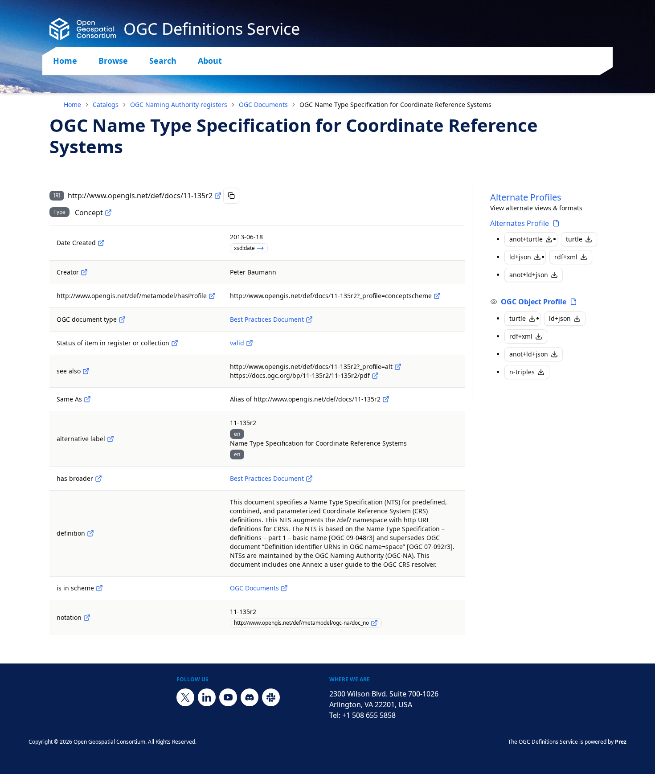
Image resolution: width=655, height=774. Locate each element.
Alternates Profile (519, 223)
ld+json (520, 257)
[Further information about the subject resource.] (86, 371)
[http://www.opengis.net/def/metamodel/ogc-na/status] (174, 343)
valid (237, 343)
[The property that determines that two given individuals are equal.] (87, 399)
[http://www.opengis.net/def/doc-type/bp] (309, 319)
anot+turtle (526, 239)
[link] (395, 104)
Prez (620, 741)
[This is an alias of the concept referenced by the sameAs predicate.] (385, 399)
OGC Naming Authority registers (178, 104)
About (210, 60)
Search (162, 60)
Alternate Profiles (525, 197)
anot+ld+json (528, 274)
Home (65, 60)
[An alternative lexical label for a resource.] (110, 438)
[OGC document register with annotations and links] (284, 588)
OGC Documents (263, 104)
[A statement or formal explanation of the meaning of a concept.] (90, 533)
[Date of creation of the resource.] (101, 242)
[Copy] (231, 196)
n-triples (522, 372)
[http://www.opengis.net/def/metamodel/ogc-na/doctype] (122, 319)
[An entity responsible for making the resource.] (84, 272)
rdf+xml (565, 257)
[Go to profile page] (556, 223)
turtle (574, 239)
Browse (113, 60)
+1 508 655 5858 (369, 715)
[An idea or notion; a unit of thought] (108, 212)
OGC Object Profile (533, 302)
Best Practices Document (267, 319)
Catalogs (106, 104)
